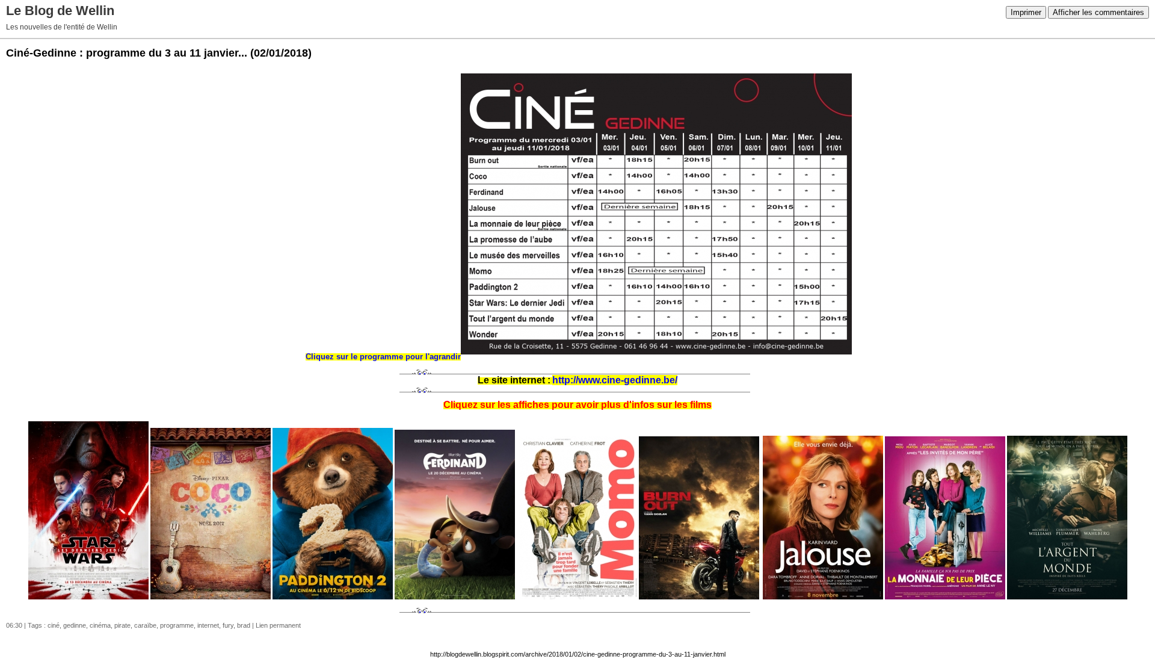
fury (228, 625)
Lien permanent (278, 625)
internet (208, 625)
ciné (54, 625)
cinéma (100, 625)
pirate (122, 625)
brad (243, 625)
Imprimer (1026, 12)
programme (177, 625)
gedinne (74, 625)
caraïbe (145, 625)
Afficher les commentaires (1098, 12)
